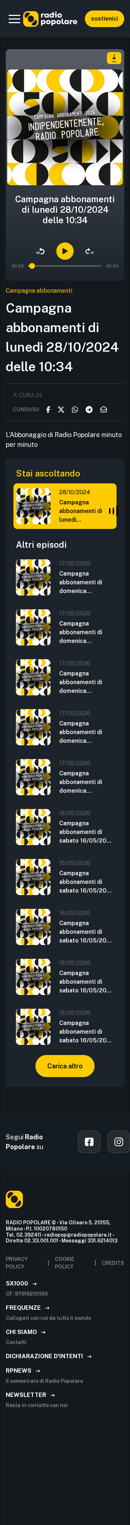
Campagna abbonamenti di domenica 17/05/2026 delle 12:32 (84, 732)
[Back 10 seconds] (40, 251)
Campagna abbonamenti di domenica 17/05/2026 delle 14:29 (84, 682)
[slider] (32, 266)
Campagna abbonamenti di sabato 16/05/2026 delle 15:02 (86, 932)
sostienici (104, 18)
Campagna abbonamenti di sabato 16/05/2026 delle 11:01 (86, 1032)
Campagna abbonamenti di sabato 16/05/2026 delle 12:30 (86, 982)
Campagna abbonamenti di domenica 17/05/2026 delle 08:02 (84, 782)
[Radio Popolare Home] (50, 19)
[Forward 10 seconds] (89, 251)
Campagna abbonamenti (39, 290)
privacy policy (16, 1263)
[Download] (114, 58)
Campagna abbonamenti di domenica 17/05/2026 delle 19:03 (84, 583)
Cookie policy (64, 1263)
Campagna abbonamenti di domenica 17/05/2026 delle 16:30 (84, 632)
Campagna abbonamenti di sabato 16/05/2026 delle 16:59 (86, 882)
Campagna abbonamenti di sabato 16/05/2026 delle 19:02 (86, 832)
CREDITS (113, 1263)
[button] (14, 18)
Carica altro (65, 1066)
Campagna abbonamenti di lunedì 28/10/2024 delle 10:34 (84, 511)
